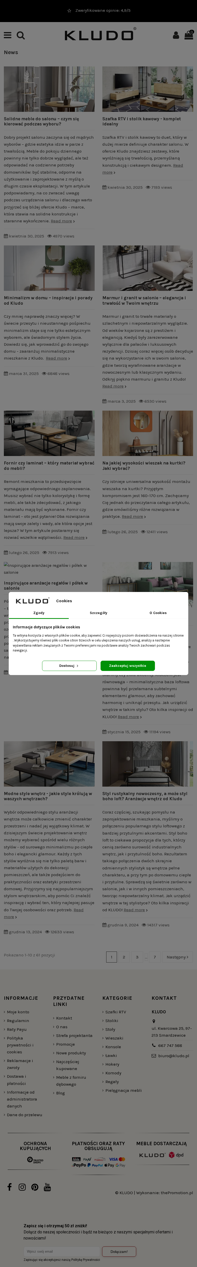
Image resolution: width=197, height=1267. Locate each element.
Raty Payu (17, 1029)
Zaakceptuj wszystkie (127, 666)
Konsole (113, 1046)
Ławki (111, 1055)
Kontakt (64, 1018)
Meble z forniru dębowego (71, 1081)
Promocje (65, 1044)
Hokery (112, 1064)
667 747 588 (170, 1045)
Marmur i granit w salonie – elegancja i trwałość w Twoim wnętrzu (144, 300)
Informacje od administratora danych (22, 1099)
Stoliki (111, 1020)
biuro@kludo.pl (173, 1055)
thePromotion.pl (177, 1192)
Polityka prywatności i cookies (20, 1044)
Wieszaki (114, 1038)
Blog (60, 1092)
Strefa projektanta (74, 1035)
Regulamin (18, 1020)
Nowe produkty (71, 1052)
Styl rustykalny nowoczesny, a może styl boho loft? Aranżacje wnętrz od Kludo (145, 796)
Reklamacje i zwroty (20, 1064)
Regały (112, 1081)
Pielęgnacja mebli (123, 1090)
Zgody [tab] (38, 613)
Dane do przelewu (24, 1114)
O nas (61, 1026)
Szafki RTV (115, 1011)
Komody (113, 1072)
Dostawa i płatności (16, 1080)
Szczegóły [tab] (98, 613)
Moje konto (18, 1011)
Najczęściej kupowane (67, 1065)
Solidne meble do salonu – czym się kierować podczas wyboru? (41, 121)
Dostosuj (67, 666)
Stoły (110, 1029)
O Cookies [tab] (158, 613)
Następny (177, 956)
